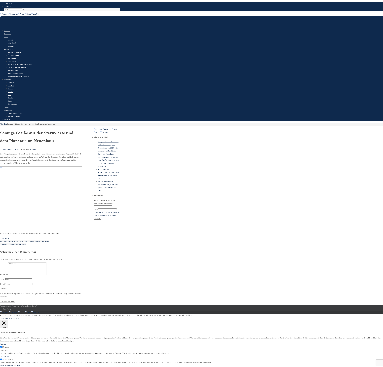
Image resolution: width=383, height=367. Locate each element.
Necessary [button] (3, 344)
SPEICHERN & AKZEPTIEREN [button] (11, 365)
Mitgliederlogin (5, 309)
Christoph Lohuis (6, 149)
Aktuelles (3, 124)
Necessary (6, 347)
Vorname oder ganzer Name (103, 203)
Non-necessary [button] (5, 356)
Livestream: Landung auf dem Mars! (13, 244)
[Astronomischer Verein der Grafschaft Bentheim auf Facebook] (4, 14)
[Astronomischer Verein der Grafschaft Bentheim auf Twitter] (21, 14)
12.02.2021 (17, 149)
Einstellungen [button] (5, 318)
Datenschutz (8, 6)
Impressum (8, 3)
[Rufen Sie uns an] (28, 14)
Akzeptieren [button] (15, 318)
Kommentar (4, 274)
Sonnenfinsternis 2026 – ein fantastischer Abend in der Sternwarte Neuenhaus (108, 151)
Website (3, 289)
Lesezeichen (4, 238)
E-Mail (3, 284)
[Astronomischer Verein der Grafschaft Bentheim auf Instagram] (13, 14)
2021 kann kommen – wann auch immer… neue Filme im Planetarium (24, 241)
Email (96, 209)
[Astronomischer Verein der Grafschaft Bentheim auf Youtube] (35, 14)
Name (2, 279)
